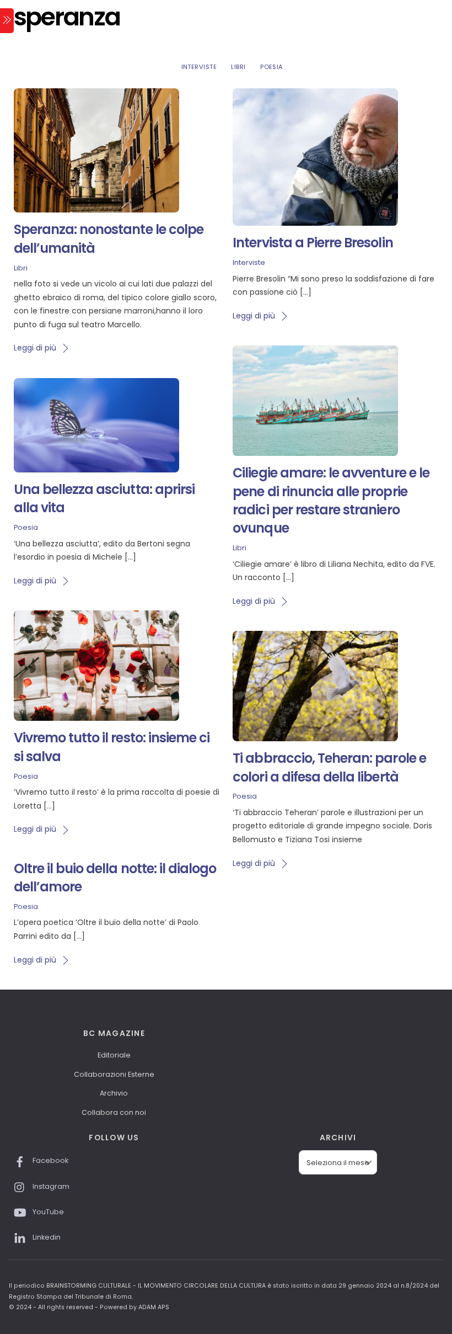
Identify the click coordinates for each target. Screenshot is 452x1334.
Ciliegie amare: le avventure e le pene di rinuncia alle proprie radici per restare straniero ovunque (331, 500)
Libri (238, 66)
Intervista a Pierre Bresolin (312, 242)
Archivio (114, 1093)
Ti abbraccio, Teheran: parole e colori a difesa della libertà (329, 767)
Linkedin (46, 1237)
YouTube (47, 1211)
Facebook (49, 1160)
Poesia (271, 66)
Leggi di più (35, 347)
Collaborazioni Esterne (114, 1074)
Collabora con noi (114, 1112)
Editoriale (114, 1055)
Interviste (199, 66)
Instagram (50, 1186)
